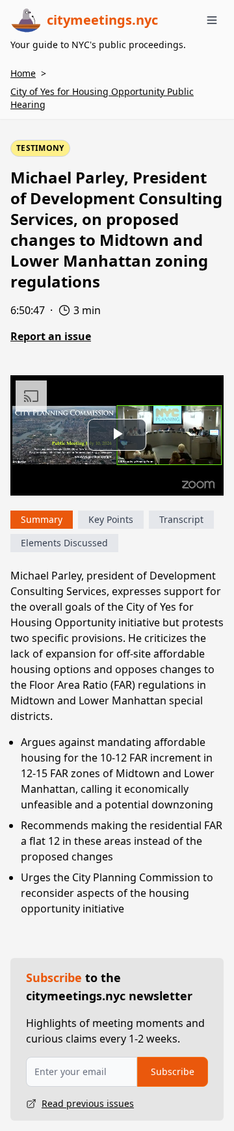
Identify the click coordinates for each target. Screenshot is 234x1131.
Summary (41, 519)
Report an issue (50, 336)
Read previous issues (88, 1103)
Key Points (110, 519)
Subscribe (172, 1071)
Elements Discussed (64, 543)
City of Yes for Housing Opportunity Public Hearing (102, 98)
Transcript (181, 519)
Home (23, 73)
